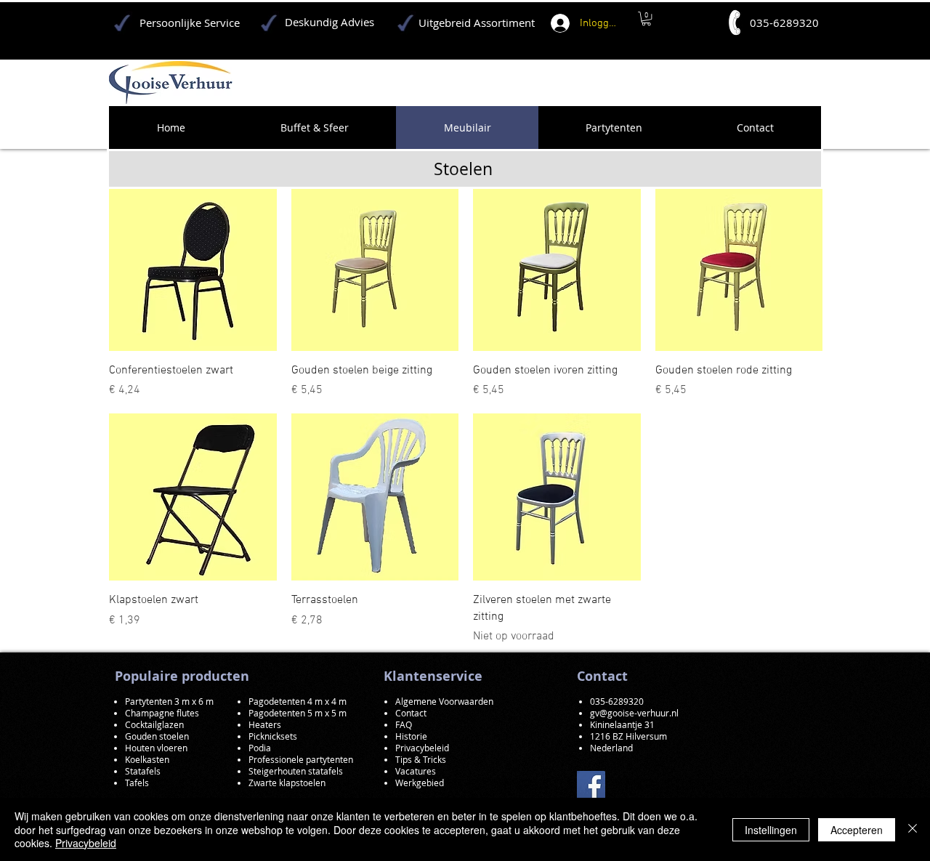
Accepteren (856, 829)
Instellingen (771, 829)
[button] (646, 18)
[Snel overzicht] (193, 267)
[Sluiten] (912, 829)
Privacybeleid (85, 843)
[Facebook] (591, 785)
